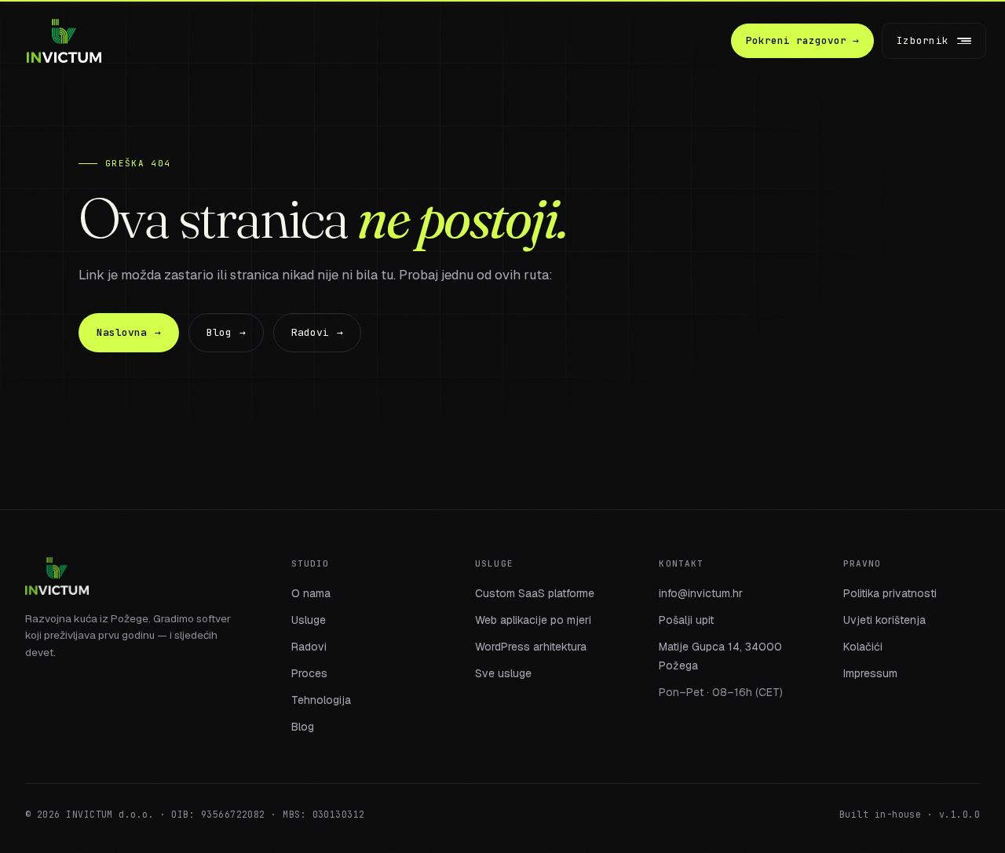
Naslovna (129, 332)
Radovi (317, 332)
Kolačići (863, 647)
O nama (311, 593)
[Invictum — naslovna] (64, 40)
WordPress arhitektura (531, 647)
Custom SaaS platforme (534, 593)
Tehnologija (321, 700)
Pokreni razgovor (802, 40)
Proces (309, 673)
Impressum (870, 673)
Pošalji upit (686, 620)
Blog (226, 332)
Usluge (308, 620)
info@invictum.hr (701, 593)
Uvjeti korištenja (884, 620)
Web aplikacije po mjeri (533, 620)
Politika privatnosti (890, 593)
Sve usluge (503, 673)
